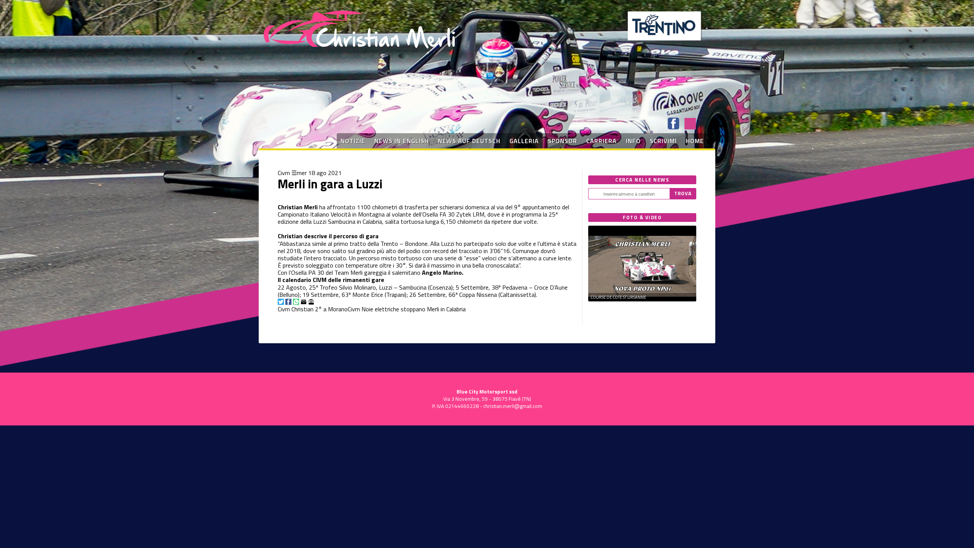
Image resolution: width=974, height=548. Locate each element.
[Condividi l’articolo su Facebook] (288, 302)
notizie (353, 140)
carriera (601, 140)
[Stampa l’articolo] (311, 302)
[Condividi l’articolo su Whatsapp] (296, 302)
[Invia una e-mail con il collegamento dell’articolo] (304, 302)
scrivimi (663, 140)
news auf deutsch (469, 140)
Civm (284, 172)
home (695, 140)
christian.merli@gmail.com (512, 406)
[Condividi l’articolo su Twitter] (281, 302)
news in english (401, 140)
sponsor (562, 140)
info (633, 140)
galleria (524, 140)
